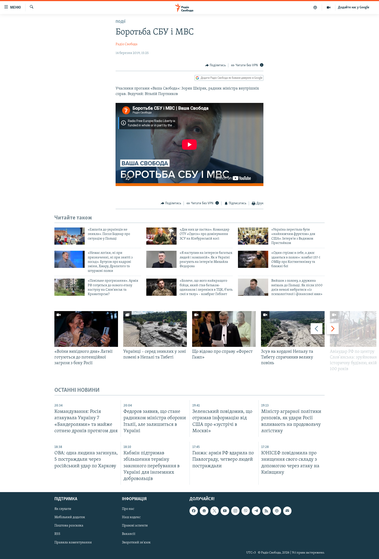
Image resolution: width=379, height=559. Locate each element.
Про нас (128, 509)
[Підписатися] (287, 511)
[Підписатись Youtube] (225, 511)
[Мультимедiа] (328, 7)
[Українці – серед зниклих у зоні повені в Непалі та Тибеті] (155, 329)
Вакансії (128, 534)
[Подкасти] (315, 7)
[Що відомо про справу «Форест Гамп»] (224, 329)
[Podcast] (277, 511)
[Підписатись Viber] (245, 511)
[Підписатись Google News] (204, 511)
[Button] (215, 65)
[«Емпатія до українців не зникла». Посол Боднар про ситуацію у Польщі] (69, 236)
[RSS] (266, 511)
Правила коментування (73, 542)
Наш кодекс (131, 517)
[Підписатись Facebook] (194, 511)
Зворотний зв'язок (136, 542)
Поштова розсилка (68, 525)
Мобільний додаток (69, 517)
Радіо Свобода (127, 44)
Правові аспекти (135, 525)
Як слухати (62, 509)
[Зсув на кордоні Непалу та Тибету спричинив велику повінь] (293, 329)
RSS (57, 534)
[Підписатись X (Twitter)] (214, 511)
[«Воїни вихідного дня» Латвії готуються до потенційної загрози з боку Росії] (86, 329)
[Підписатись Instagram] (235, 511)
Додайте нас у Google (353, 7)
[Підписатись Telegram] (256, 511)
